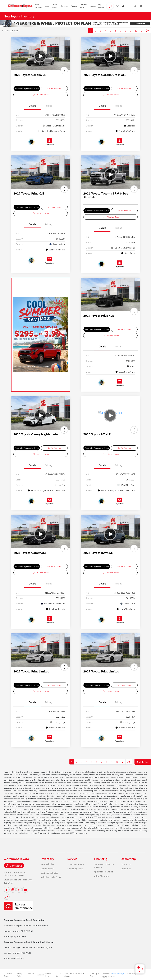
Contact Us (15, 865)
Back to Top (142, 761)
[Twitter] (19, 890)
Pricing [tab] (48, 105)
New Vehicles (47, 864)
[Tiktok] (7, 897)
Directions (126, 868)
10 (136, 30)
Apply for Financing (103, 871)
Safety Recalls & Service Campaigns (74, 974)
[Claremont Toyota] (20, 6)
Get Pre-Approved (54, 88)
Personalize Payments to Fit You (27, 88)
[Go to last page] (147, 30)
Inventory (47, 858)
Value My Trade (101, 875)
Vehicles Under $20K (51, 877)
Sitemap (40, 974)
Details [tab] (32, 105)
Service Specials (75, 868)
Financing (100, 858)
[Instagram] (13, 890)
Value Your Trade (43, 94)
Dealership (128, 858)
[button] (64, 70)
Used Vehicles (48, 868)
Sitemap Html (48, 974)
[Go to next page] (141, 30)
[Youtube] (25, 890)
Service (72, 858)
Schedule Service (75, 864)
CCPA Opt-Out (94, 974)
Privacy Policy (19, 974)
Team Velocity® (118, 973)
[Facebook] (7, 890)
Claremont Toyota (8, 974)
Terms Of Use (30, 974)
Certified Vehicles (49, 872)
